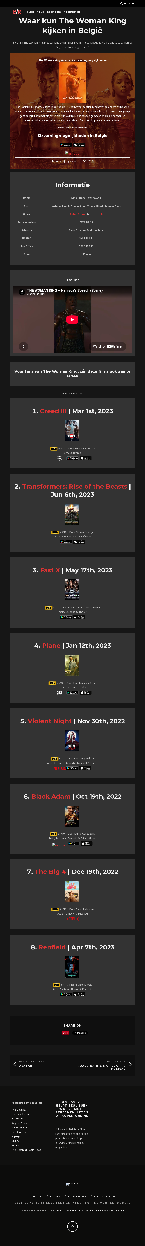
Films (40, 11)
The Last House (20, 1114)
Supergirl (16, 1136)
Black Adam (51, 796)
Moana (15, 1145)
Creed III (53, 411)
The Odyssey (18, 1109)
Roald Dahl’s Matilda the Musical (101, 1067)
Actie (73, 214)
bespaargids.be (110, 1210)
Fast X (50, 570)
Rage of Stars (19, 1123)
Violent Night (50, 721)
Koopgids (54, 11)
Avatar (25, 1065)
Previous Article (31, 1061)
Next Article (116, 1061)
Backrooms (18, 1118)
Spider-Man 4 (19, 1127)
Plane (51, 645)
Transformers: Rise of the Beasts (74, 486)
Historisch (96, 214)
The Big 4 (50, 871)
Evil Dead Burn (19, 1132)
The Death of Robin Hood (26, 1150)
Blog (30, 11)
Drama (82, 214)
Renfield (52, 947)
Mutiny (15, 1140)
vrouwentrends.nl (75, 1210)
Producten (72, 11)
